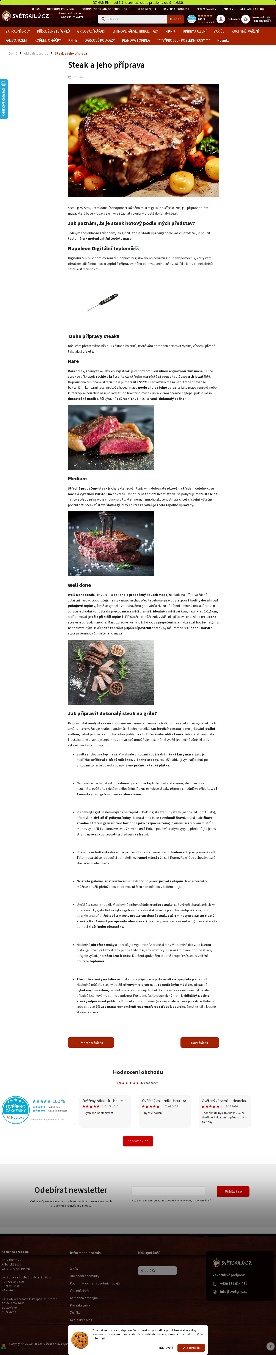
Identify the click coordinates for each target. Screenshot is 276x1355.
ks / (148, 1270)
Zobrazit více (138, 1141)
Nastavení (166, 1348)
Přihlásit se (233, 1191)
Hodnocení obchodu (138, 1072)
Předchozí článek (91, 1043)
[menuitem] (17, 31)
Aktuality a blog (252, 9)
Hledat (175, 19)
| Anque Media (55, 1348)
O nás (74, 1268)
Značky (228, 9)
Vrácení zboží (147, 9)
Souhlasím (193, 1348)
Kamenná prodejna (176, 9)
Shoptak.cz (42, 1348)
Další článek (199, 1043)
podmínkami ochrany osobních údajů (189, 1201)
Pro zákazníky (206, 9)
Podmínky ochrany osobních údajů (106, 9)
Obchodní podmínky (60, 9)
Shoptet (22, 1348)
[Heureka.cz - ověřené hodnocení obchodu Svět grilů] (38, 1123)
